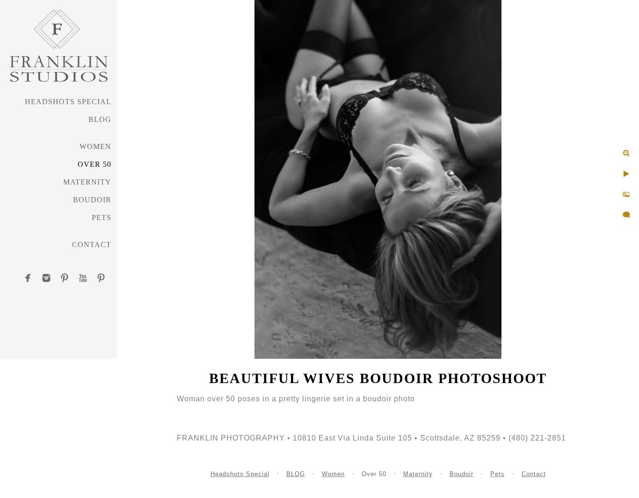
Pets (101, 217)
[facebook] (28, 278)
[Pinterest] (65, 278)
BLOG (99, 119)
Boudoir (92, 200)
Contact (91, 245)
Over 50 (94, 164)
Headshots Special (68, 102)
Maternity (87, 182)
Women (95, 146)
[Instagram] (46, 278)
